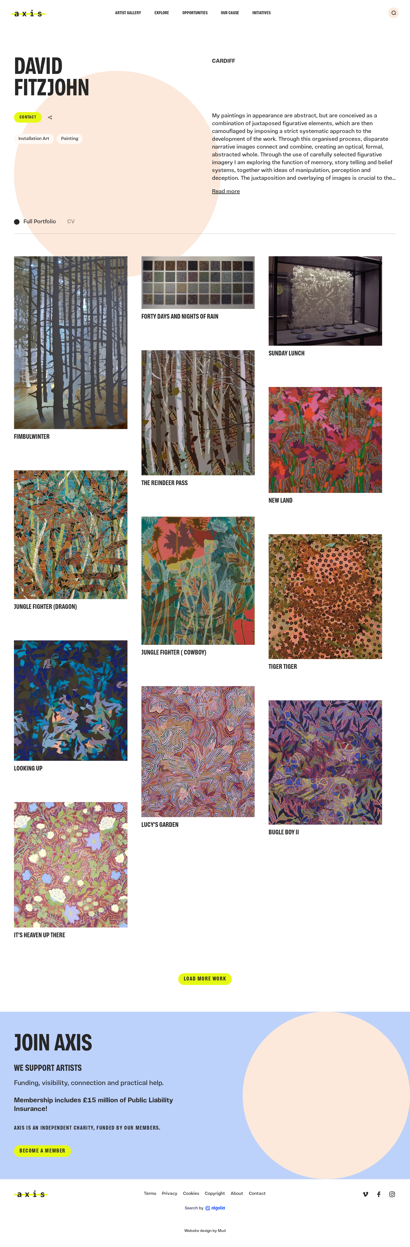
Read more (226, 192)
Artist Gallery (128, 13)
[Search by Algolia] (205, 1208)
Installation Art (33, 139)
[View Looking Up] (70, 707)
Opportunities (195, 13)
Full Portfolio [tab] (39, 222)
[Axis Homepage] (28, 13)
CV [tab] (71, 222)
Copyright (215, 1194)
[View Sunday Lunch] (325, 308)
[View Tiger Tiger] (325, 603)
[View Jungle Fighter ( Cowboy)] (198, 588)
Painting (69, 139)
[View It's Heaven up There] (70, 872)
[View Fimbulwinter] (70, 350)
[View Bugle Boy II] (325, 769)
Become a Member (43, 1151)
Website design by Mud (205, 1231)
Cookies (191, 1194)
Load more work (205, 979)
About (237, 1194)
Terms (150, 1194)
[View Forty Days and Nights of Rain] (198, 289)
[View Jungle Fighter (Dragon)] (70, 542)
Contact (28, 117)
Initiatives (261, 13)
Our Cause (230, 13)
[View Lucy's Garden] (198, 759)
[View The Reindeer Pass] (198, 420)
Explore (162, 13)
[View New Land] (325, 447)
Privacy (169, 1194)
